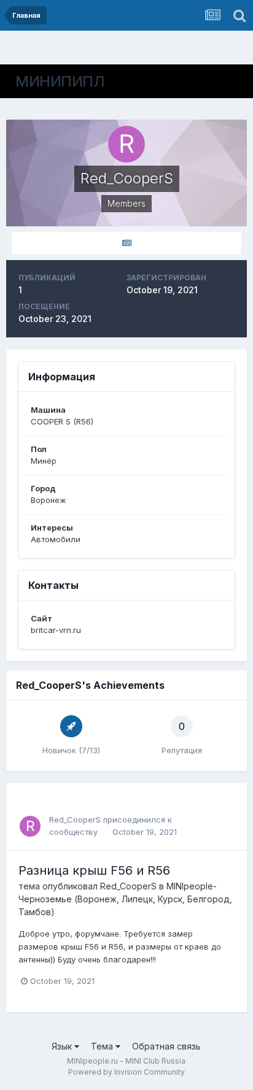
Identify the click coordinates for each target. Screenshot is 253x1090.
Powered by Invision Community (126, 1072)
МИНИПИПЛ (59, 81)
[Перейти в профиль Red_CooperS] (30, 826)
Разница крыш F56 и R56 (94, 870)
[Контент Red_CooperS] (126, 243)
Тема (103, 1046)
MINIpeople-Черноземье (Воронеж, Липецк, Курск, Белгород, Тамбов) (125, 899)
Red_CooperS (75, 819)
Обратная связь (166, 1046)
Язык (63, 1046)
